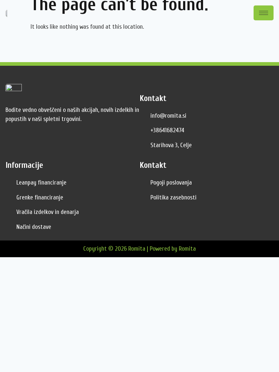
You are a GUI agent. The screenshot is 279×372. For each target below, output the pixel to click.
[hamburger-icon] (264, 12)
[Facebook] (12, 143)
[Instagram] (29, 143)
